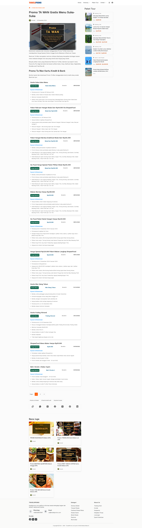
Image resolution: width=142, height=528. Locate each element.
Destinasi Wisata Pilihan (77, 510)
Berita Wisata (74, 515)
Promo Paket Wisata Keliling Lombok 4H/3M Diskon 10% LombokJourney (100, 71)
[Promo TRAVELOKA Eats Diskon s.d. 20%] (68, 429)
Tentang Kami (98, 506)
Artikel (103, 2)
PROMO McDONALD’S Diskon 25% (40, 438)
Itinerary (85, 2)
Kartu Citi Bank (34, 400)
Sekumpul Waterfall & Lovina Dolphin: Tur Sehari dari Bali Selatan (101, 17)
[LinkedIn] (77, 406)
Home (79, 2)
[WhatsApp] (40, 406)
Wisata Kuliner (75, 512)
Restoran (73, 517)
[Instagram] (36, 519)
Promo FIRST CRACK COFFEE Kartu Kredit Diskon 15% (68, 464)
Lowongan (97, 515)
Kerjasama (97, 510)
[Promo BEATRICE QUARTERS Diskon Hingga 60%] (41, 455)
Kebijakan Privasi (98, 512)
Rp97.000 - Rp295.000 (101, 53)
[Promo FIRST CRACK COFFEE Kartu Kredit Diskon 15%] (68, 455)
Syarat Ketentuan (98, 517)
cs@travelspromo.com (54, 512)
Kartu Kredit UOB (46, 400)
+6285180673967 (38, 512)
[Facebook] (55, 406)
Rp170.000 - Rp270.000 (101, 42)
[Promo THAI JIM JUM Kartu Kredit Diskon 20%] (41, 481)
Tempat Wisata (75, 508)
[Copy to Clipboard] (32, 406)
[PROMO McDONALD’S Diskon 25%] (41, 429)
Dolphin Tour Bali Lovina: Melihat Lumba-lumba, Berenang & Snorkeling (102, 50)
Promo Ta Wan (58, 400)
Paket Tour (95, 2)
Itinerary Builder (75, 506)
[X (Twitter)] (62, 406)
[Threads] (47, 406)
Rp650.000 (98, 20)
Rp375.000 (98, 31)
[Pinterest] (70, 406)
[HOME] (29, 8)
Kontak (96, 508)
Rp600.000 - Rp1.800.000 (102, 64)
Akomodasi (74, 519)
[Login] (112, 2)
